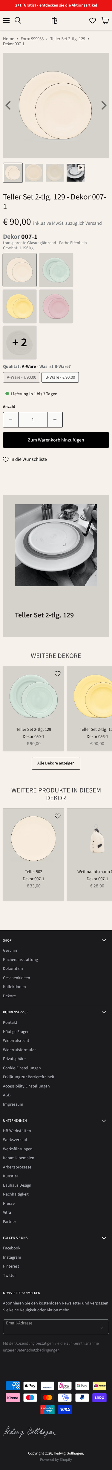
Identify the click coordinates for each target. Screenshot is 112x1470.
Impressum (13, 1104)
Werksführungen (18, 1149)
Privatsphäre (14, 1059)
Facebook (11, 1248)
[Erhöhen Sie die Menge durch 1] (55, 419)
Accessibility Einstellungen (26, 1086)
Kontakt (10, 1023)
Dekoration (13, 969)
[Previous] (9, 105)
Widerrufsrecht (16, 1041)
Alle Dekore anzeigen (56, 763)
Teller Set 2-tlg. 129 (67, 38)
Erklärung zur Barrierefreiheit (28, 1077)
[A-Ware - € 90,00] (22, 384)
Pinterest (11, 1266)
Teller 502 (33, 872)
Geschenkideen (16, 978)
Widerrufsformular (19, 1050)
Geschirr (10, 951)
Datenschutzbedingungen (37, 1350)
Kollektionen (14, 987)
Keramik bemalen (18, 1158)
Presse (9, 1204)
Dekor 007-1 (33, 879)
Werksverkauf (15, 1140)
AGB (6, 1095)
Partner (9, 1222)
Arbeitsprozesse (17, 1167)
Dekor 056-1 (97, 737)
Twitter (9, 1276)
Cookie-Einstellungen (22, 1068)
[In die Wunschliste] (57, 674)
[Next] (103, 105)
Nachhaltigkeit (16, 1194)
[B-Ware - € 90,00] (61, 384)
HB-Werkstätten (17, 1131)
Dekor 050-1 (33, 737)
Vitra (7, 1212)
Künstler (10, 1176)
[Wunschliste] (93, 21)
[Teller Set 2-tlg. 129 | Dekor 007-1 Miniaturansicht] (12, 172)
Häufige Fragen (16, 1032)
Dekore (9, 996)
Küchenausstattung (20, 960)
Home (8, 38)
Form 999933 (32, 38)
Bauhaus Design (17, 1185)
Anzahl (9, 407)
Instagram (12, 1257)
